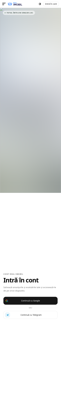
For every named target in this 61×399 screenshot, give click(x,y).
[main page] (15, 4)
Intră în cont (51, 4)
